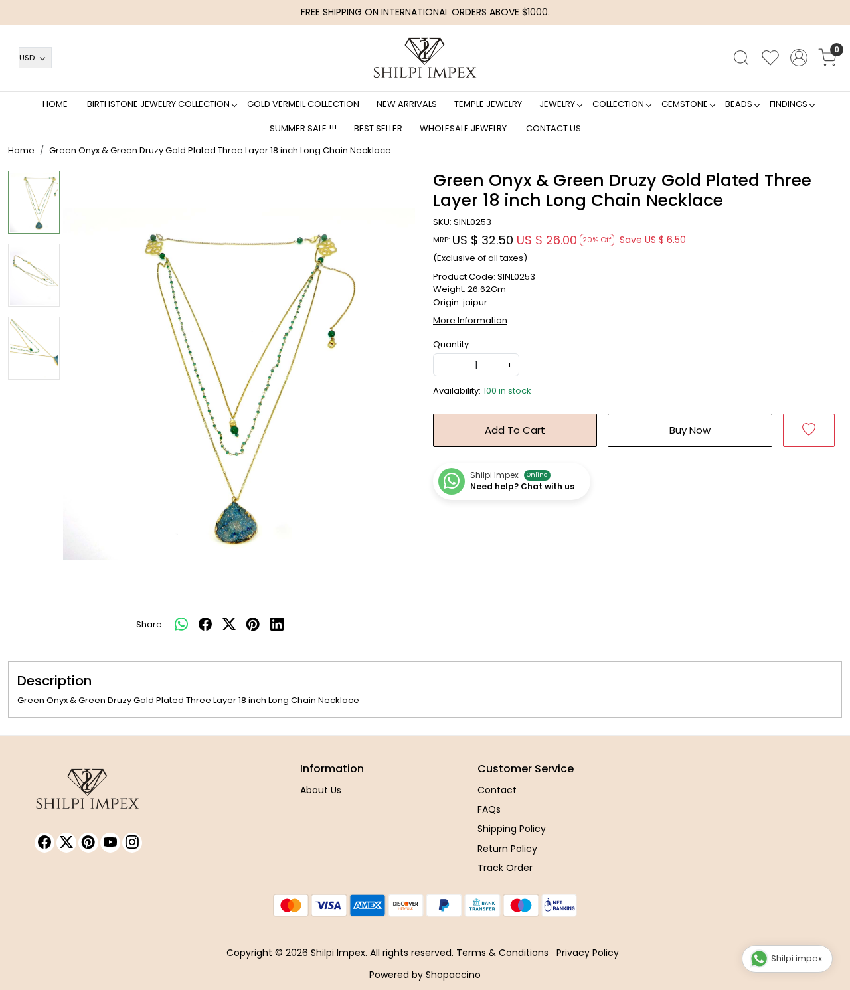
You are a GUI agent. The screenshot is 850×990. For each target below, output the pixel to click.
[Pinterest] (88, 843)
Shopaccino (453, 974)
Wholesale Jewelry (463, 128)
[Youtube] (110, 843)
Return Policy (507, 848)
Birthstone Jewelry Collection (158, 104)
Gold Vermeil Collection (303, 104)
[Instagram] (132, 843)
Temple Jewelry (488, 104)
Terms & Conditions (502, 952)
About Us (320, 790)
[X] (66, 843)
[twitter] (229, 625)
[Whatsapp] (181, 625)
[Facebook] (44, 843)
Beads (738, 104)
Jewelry (557, 104)
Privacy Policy (587, 952)
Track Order (505, 867)
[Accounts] (799, 57)
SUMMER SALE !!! (303, 128)
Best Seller (378, 128)
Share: (150, 624)
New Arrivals (407, 104)
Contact (497, 790)
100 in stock (507, 390)
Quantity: (452, 344)
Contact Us (553, 128)
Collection (618, 104)
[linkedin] (277, 625)
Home (55, 104)
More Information (470, 320)
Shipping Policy (511, 828)
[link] (741, 57)
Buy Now (690, 430)
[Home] (425, 57)
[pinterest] (253, 625)
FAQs (489, 809)
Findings (789, 104)
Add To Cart (515, 430)
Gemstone (684, 104)
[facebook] (205, 625)
